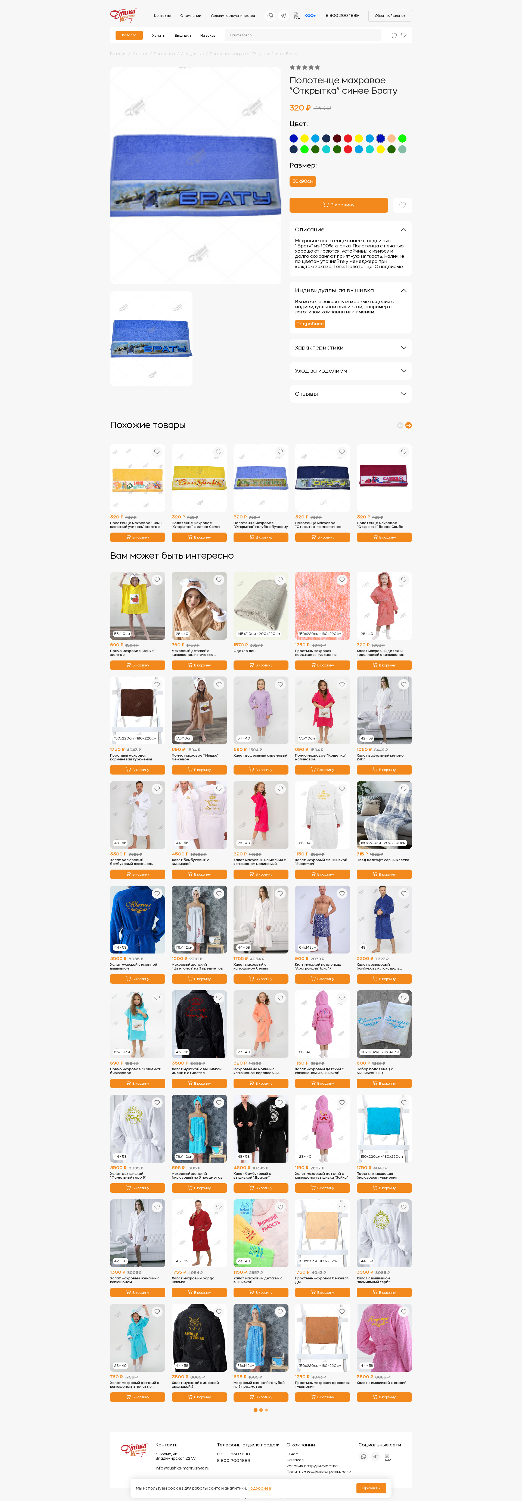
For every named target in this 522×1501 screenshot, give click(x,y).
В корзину (140, 537)
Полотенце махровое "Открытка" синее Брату (253, 54)
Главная (118, 54)
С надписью (192, 54)
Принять (371, 1488)
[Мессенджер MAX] (297, 15)
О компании (190, 15)
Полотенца (164, 54)
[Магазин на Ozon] (310, 15)
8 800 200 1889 (342, 16)
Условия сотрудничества (233, 15)
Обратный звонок (390, 15)
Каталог (129, 35)
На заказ (207, 35)
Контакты (162, 15)
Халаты (158, 35)
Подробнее (310, 324)
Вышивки (183, 35)
